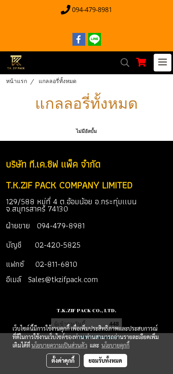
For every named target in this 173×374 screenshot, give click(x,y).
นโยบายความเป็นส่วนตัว (59, 345)
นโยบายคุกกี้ (115, 345)
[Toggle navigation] (162, 62)
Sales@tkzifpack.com (63, 279)
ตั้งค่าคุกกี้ (62, 360)
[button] (122, 62)
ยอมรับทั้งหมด (105, 360)
